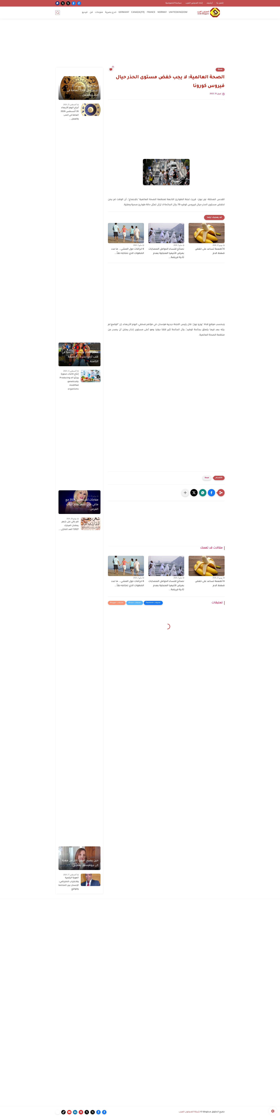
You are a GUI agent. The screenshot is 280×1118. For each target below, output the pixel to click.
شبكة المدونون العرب (189, 1112)
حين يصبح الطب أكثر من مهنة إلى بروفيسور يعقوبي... (80, 863)
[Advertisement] (140, 44)
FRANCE (151, 12)
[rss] (57, 1112)
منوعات (99, 12)
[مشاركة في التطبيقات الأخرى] (185, 492)
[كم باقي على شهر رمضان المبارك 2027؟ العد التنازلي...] (90, 524)
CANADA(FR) (138, 12)
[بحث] (57, 12)
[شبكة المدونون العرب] (208, 12)
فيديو (85, 12)
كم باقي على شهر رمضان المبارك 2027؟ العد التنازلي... (69, 526)
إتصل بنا (219, 3)
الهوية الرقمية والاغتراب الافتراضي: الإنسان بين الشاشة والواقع (68, 883)
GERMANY (124, 12)
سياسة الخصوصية (174, 3)
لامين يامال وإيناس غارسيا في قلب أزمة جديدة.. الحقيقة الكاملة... (80, 357)
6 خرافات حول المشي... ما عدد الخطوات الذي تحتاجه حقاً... (127, 251)
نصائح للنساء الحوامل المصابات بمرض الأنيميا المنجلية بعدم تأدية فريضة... (166, 253)
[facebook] (79, 3)
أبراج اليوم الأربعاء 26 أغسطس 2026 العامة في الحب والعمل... (70, 113)
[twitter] (68, 3)
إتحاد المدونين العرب (194, 3)
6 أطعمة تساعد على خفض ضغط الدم (210, 251)
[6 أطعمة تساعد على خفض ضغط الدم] (207, 233)
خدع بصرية (110, 12)
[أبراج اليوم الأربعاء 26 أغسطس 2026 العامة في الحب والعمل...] (90, 110)
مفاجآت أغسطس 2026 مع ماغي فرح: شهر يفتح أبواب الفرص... (81, 505)
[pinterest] (81, 1112)
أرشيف (209, 3)
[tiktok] (63, 1112)
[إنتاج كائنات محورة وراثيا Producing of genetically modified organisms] (90, 376)
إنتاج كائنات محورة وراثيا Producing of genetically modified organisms (69, 381)
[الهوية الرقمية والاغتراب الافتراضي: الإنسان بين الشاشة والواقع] (90, 880)
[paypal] (57, 3)
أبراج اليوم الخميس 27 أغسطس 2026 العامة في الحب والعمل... (82, 91)
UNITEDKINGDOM (178, 12)
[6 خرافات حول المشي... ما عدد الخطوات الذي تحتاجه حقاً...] (126, 233)
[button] (211, 492)
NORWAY (162, 12)
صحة (220, 70)
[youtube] (69, 1112)
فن (91, 12)
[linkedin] (75, 1112)
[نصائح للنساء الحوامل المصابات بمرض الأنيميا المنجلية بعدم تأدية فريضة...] (166, 233)
